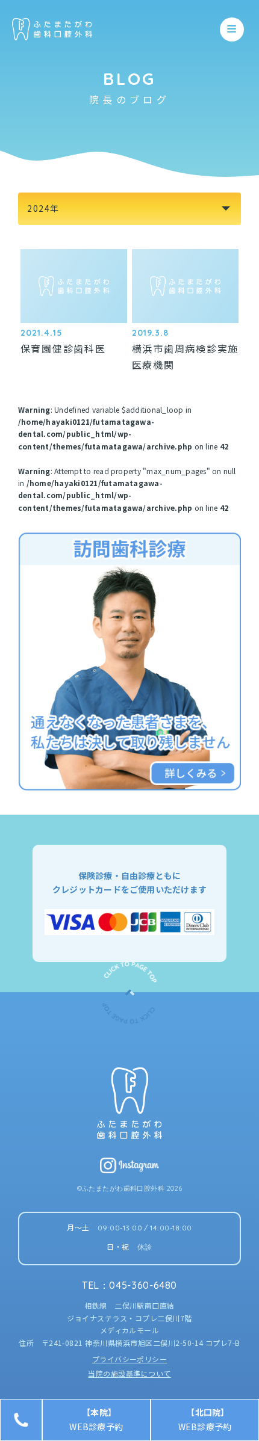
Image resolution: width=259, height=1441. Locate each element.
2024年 (43, 208)
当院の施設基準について (129, 1373)
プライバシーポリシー (129, 1359)
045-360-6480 (143, 1285)
